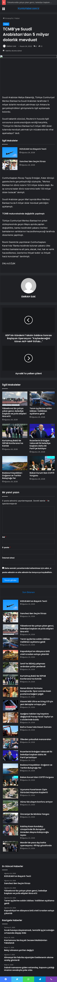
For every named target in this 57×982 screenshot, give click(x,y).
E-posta (6, 547)
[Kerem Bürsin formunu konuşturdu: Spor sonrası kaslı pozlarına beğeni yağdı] (10, 692)
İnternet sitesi (8, 558)
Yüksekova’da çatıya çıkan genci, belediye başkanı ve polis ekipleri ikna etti (14, 412)
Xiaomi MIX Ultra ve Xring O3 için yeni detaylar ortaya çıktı (36, 703)
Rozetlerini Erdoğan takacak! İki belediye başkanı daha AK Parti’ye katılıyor (40, 444)
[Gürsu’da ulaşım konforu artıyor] (10, 805)
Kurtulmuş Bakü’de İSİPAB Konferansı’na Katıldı (12, 443)
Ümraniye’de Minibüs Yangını (34, 814)
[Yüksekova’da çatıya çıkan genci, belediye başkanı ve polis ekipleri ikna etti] (14, 399)
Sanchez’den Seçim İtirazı (33, 161)
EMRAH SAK (11, 46)
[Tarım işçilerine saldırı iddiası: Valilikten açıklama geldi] (42, 399)
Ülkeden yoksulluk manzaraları (35, 739)
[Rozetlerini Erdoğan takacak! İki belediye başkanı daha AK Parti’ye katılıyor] (42, 431)
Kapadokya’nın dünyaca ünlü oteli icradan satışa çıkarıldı (35, 653)
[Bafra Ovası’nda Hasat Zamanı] (10, 731)
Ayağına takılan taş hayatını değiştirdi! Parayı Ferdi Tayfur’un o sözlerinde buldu (36, 716)
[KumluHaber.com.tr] (28, 8)
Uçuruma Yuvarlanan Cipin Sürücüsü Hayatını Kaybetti (34, 791)
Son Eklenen (28, 592)
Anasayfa (9, 18)
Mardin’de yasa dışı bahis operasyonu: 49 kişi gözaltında (36, 844)
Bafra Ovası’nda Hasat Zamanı (35, 727)
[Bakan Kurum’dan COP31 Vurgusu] (42, 463)
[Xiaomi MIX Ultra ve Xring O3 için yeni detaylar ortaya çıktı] (10, 705)
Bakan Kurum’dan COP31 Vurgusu (42, 474)
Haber (17, 18)
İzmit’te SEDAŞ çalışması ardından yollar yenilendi (32, 665)
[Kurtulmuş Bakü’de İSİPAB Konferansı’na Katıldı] (14, 431)
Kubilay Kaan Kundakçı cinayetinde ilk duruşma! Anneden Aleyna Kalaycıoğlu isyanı (34, 830)
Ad (4, 537)
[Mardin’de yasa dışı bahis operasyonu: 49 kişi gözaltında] (10, 846)
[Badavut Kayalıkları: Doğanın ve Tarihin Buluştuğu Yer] (14, 463)
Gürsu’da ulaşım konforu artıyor (36, 801)
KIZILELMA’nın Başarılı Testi (33, 149)
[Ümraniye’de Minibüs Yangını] (10, 818)
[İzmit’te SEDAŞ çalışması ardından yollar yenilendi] (10, 667)
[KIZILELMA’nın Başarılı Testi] (9, 152)
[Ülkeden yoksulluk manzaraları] (10, 743)
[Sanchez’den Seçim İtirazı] (9, 165)
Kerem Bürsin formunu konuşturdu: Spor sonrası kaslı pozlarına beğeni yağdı (35, 691)
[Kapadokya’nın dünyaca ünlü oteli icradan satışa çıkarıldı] (10, 655)
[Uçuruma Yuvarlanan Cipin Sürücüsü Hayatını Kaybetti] (10, 793)
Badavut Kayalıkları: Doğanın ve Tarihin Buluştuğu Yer (12, 476)
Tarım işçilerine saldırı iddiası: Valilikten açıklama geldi (41, 411)
